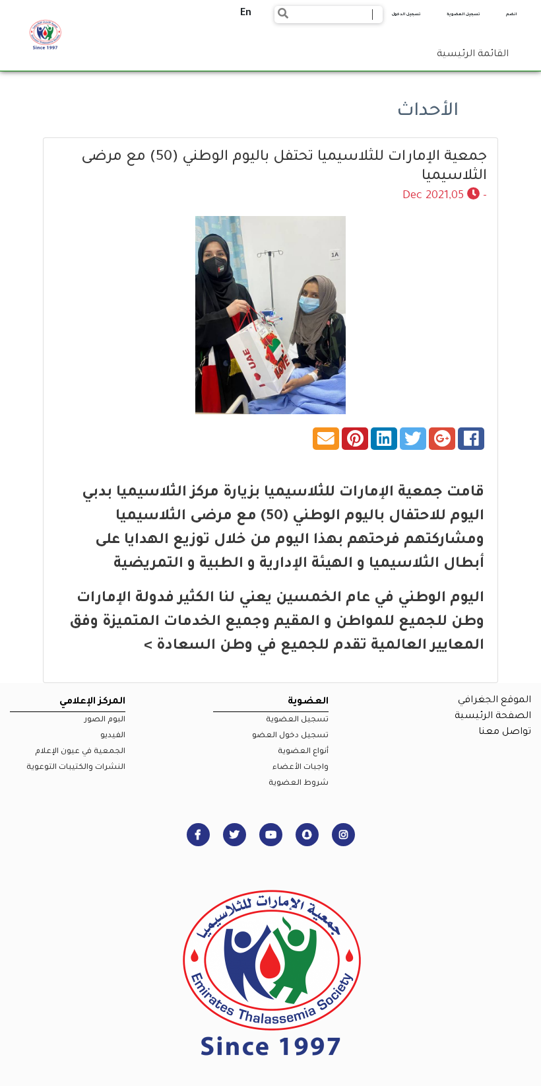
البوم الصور (104, 720)
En (245, 14)
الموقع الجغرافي (494, 701)
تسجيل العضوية (463, 15)
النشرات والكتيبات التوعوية (75, 768)
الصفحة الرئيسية (493, 716)
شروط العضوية (299, 783)
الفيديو (112, 736)
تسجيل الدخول (406, 15)
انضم (511, 15)
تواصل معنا (504, 732)
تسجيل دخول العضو (290, 736)
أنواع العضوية (303, 752)
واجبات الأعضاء (300, 768)
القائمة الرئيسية (473, 55)
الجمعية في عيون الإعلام (80, 752)
